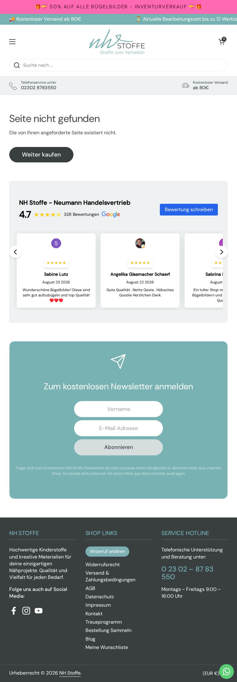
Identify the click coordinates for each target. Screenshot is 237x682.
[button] (221, 42)
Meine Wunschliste (106, 647)
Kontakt (93, 613)
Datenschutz (99, 596)
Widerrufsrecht (102, 564)
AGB (90, 588)
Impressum (98, 605)
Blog (90, 639)
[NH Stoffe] (117, 41)
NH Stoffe (70, 673)
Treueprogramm (103, 622)
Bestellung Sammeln (108, 630)
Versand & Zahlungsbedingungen (110, 576)
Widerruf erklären (107, 551)
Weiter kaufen (41, 154)
